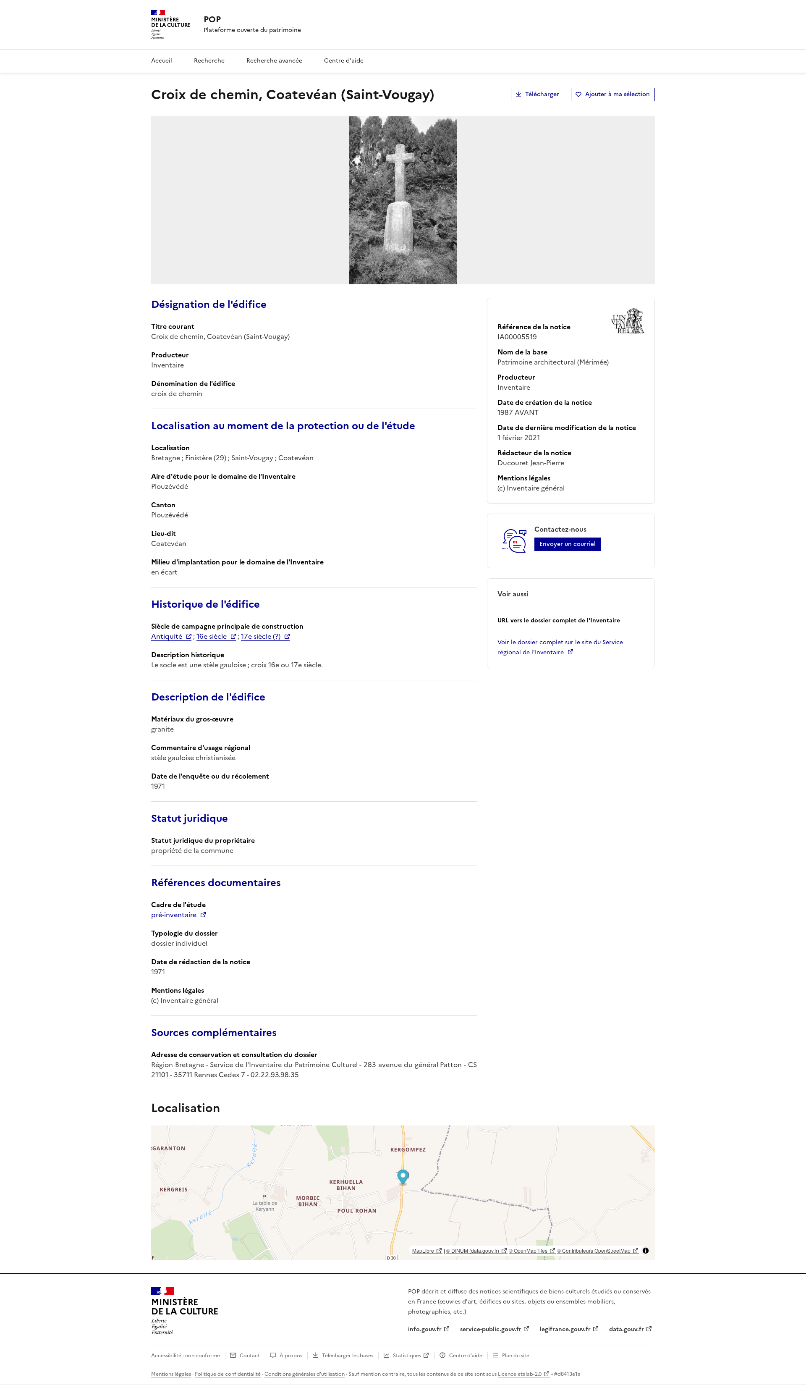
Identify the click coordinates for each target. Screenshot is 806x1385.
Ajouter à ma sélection (617, 94)
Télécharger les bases (347, 1355)
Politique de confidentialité (228, 1374)
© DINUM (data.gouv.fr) (472, 1250)
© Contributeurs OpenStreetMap (594, 1250)
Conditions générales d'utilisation (304, 1374)
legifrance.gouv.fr (565, 1329)
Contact (250, 1355)
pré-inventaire (173, 915)
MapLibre (423, 1250)
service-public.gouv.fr (490, 1329)
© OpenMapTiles (528, 1250)
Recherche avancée (274, 60)
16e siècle (211, 636)
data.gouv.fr (626, 1329)
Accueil (161, 60)
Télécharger (542, 94)
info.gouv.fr (425, 1329)
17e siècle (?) (260, 636)
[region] (403, 1192)
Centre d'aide (344, 60)
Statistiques (407, 1355)
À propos (291, 1355)
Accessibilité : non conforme (185, 1355)
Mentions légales (171, 1374)
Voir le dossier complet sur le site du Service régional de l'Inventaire (560, 647)
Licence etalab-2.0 (520, 1374)
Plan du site (515, 1355)
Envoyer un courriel (567, 544)
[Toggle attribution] (646, 1251)
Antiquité (166, 636)
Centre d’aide (465, 1355)
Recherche (209, 60)
